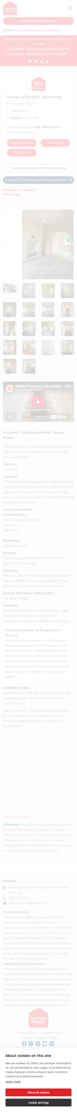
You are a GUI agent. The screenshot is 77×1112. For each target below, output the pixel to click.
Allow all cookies (38, 1092)
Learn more (13, 1081)
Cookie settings (38, 1102)
